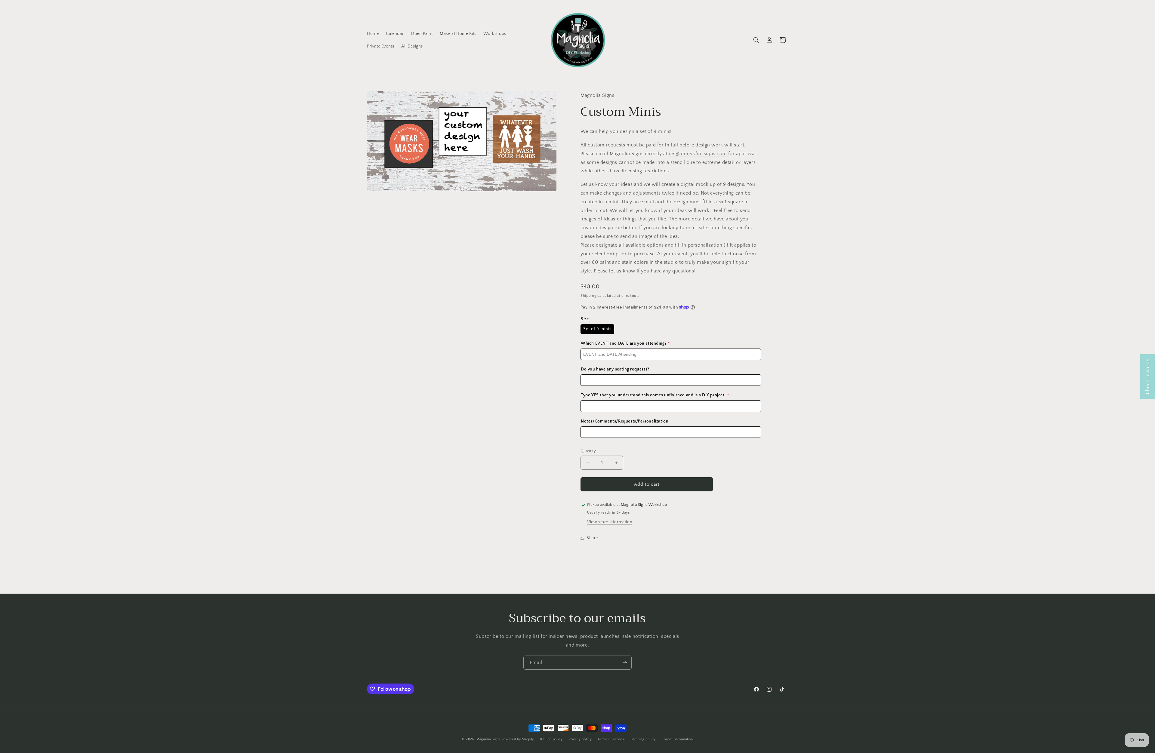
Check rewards (1147, 377)
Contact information (677, 739)
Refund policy (551, 739)
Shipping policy (643, 739)
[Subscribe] (624, 663)
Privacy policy (580, 739)
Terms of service (611, 739)
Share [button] (592, 538)
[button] (756, 40)
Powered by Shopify (518, 739)
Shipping (588, 296)
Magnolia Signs (488, 739)
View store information (609, 522)
